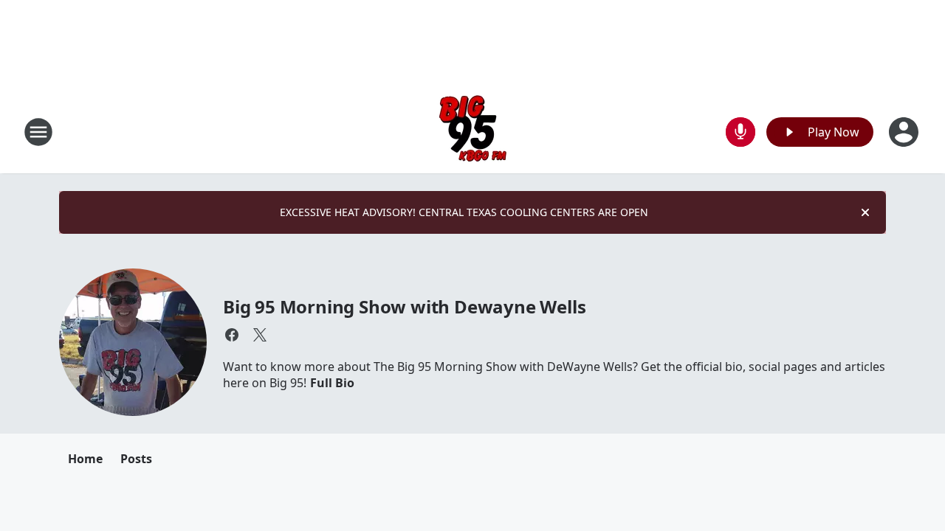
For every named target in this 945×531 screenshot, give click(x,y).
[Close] (865, 212)
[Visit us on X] (260, 335)
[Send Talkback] (740, 132)
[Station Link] (473, 131)
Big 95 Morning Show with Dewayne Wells (404, 306)
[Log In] (905, 132)
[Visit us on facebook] (232, 335)
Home (85, 459)
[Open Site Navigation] (38, 132)
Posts (136, 459)
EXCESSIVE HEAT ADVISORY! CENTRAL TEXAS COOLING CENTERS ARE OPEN (464, 212)
